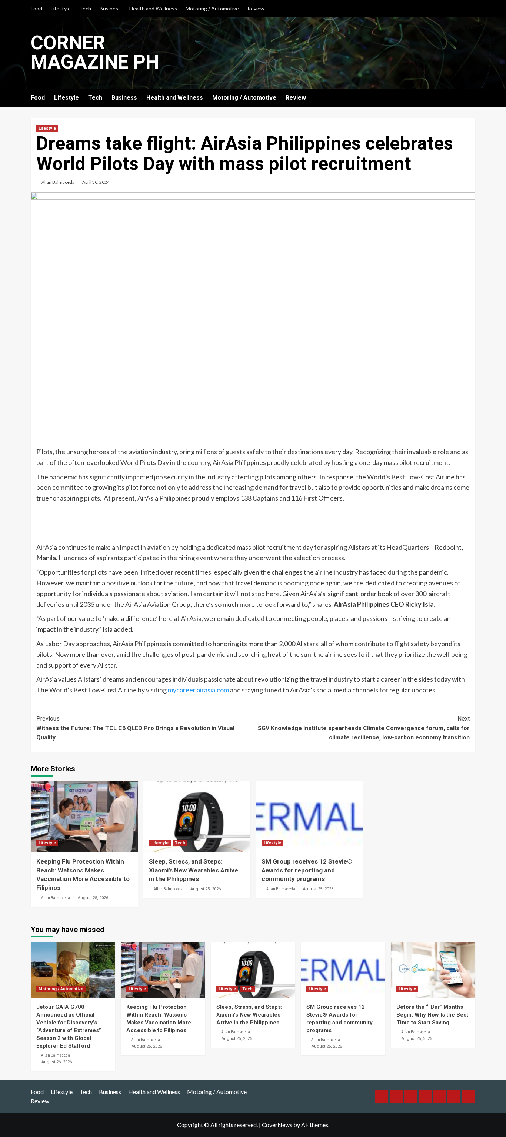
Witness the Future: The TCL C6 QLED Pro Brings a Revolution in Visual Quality (135, 728)
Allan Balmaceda (57, 182)
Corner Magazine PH (95, 52)
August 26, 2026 (56, 1062)
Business (110, 8)
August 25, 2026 (93, 897)
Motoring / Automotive (212, 8)
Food (36, 8)
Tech (85, 8)
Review (255, 8)
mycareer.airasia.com (198, 690)
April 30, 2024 (96, 182)
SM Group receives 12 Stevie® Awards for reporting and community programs (307, 870)
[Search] (470, 98)
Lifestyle (61, 8)
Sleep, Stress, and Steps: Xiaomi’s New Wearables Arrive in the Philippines (193, 870)
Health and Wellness (153, 8)
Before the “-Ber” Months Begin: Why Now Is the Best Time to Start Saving (432, 1015)
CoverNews (277, 1124)
